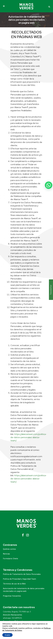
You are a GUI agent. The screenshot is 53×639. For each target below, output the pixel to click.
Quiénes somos (9, 549)
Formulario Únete (10, 558)
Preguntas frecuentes (12, 596)
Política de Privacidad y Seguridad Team (19, 579)
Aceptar (7, 635)
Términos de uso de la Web (14, 584)
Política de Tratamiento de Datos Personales (22, 574)
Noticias (6, 554)
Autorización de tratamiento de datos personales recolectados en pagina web (23, 589)
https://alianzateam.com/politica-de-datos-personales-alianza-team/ (28, 437)
